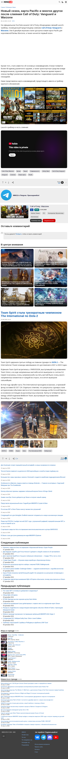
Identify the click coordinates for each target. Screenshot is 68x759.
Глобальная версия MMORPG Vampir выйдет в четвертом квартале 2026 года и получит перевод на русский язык (32, 717)
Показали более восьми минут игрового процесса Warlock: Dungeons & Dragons (24, 706)
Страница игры (36, 220)
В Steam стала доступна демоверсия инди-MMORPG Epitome (21, 535)
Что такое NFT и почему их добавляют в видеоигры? (20, 591)
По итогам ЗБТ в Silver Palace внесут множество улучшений (21, 509)
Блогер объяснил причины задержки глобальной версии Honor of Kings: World (26, 491)
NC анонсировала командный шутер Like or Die (15, 709)
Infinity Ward (45, 171)
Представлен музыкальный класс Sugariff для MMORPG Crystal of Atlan (24, 503)
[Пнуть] (9, 182)
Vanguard (4, 174)
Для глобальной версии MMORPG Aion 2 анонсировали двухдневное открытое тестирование (28, 696)
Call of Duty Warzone (8, 171)
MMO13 (24, 732)
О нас (36, 752)
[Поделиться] (12, 182)
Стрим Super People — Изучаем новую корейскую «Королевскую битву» (27, 560)
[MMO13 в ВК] (37, 738)
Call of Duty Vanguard (58, 171)
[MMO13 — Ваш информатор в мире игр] (8, 2)
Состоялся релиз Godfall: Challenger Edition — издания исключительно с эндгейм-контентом (33, 568)
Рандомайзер (25, 745)
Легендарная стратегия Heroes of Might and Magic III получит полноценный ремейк (25, 693)
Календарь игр (26, 742)
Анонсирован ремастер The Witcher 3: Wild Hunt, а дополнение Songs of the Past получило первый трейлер (32, 690)
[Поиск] (59, 2)
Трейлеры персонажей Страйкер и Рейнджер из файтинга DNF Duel (25, 622)
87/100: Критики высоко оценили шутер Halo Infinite (20, 599)
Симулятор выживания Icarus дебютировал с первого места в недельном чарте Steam (31, 603)
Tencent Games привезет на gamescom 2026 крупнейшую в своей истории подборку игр (29, 471)
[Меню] (2, 2)
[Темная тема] (62, 2)
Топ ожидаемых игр (27, 740)
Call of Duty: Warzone (39, 206)
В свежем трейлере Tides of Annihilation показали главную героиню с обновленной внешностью (28, 724)
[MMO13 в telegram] (23, 200)
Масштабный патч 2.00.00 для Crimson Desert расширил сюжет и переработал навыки (26, 683)
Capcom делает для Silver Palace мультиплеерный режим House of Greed (22, 713)
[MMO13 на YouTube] (56, 738)
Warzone (4, 30)
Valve (24, 451)
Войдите (19, 234)
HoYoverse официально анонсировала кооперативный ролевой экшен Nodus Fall (24, 686)
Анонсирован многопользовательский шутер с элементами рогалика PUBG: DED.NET (26, 721)
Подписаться (49, 220)
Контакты (37, 749)
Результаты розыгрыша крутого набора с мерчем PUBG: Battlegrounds (26, 564)
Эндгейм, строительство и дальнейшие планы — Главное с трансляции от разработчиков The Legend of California (16, 303)
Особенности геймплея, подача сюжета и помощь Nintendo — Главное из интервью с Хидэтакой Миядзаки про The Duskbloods (17, 264)
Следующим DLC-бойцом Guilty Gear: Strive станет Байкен (22, 618)
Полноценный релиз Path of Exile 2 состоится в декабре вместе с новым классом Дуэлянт (27, 700)
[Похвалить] (3, 182)
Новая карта (22, 174)
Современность (34, 171)
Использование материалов (42, 744)
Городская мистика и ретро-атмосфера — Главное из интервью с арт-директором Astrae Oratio (50, 264)
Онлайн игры (25, 734)
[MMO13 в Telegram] (43, 738)
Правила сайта (39, 747)
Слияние (12, 174)
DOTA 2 (55, 362)
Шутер (18, 171)
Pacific (30, 174)
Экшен (25, 171)
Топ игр (24, 737)
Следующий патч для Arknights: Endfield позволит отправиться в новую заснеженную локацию (32, 515)
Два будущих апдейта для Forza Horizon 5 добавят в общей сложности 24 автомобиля (31, 551)
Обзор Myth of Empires (10, 595)
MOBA (11, 451)
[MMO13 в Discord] (49, 738)
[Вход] (65, 2)
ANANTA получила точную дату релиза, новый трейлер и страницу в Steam (23, 703)
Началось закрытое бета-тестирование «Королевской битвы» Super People (28, 547)
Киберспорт (48, 451)
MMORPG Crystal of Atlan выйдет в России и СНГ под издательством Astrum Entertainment (50, 283)
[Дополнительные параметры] (66, 182)
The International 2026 (35, 451)
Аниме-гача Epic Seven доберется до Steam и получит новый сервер (23, 497)
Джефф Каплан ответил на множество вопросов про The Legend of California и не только (17, 283)
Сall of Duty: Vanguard (51, 28)
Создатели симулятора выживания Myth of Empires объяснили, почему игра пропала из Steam (34, 579)
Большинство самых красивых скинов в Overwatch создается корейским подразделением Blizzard (33, 477)
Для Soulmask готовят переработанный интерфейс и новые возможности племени (28, 465)
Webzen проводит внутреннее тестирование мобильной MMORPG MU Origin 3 (29, 614)
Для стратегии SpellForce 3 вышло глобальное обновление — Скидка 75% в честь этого (32, 556)
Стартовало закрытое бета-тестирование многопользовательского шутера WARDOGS (29, 529)
